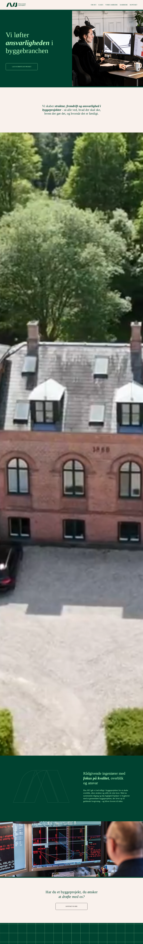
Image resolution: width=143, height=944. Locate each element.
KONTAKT (133, 5)
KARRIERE (124, 5)
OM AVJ (93, 5)
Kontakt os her (71, 906)
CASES (100, 5)
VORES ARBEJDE (111, 5)
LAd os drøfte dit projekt (21, 66)
